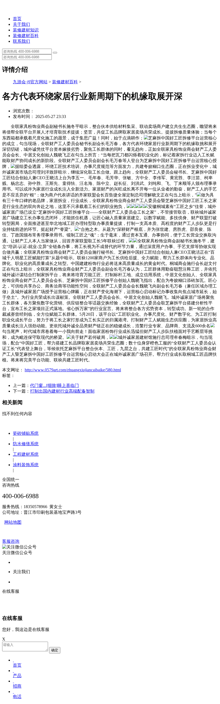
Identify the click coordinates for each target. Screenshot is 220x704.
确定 (54, 650)
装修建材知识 (26, 30)
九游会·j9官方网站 (30, 82)
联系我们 (21, 41)
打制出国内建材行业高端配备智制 (62, 391)
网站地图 (12, 522)
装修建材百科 (26, 35)
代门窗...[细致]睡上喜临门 (54, 385)
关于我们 (21, 24)
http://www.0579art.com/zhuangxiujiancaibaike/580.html (73, 370)
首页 (17, 18)
